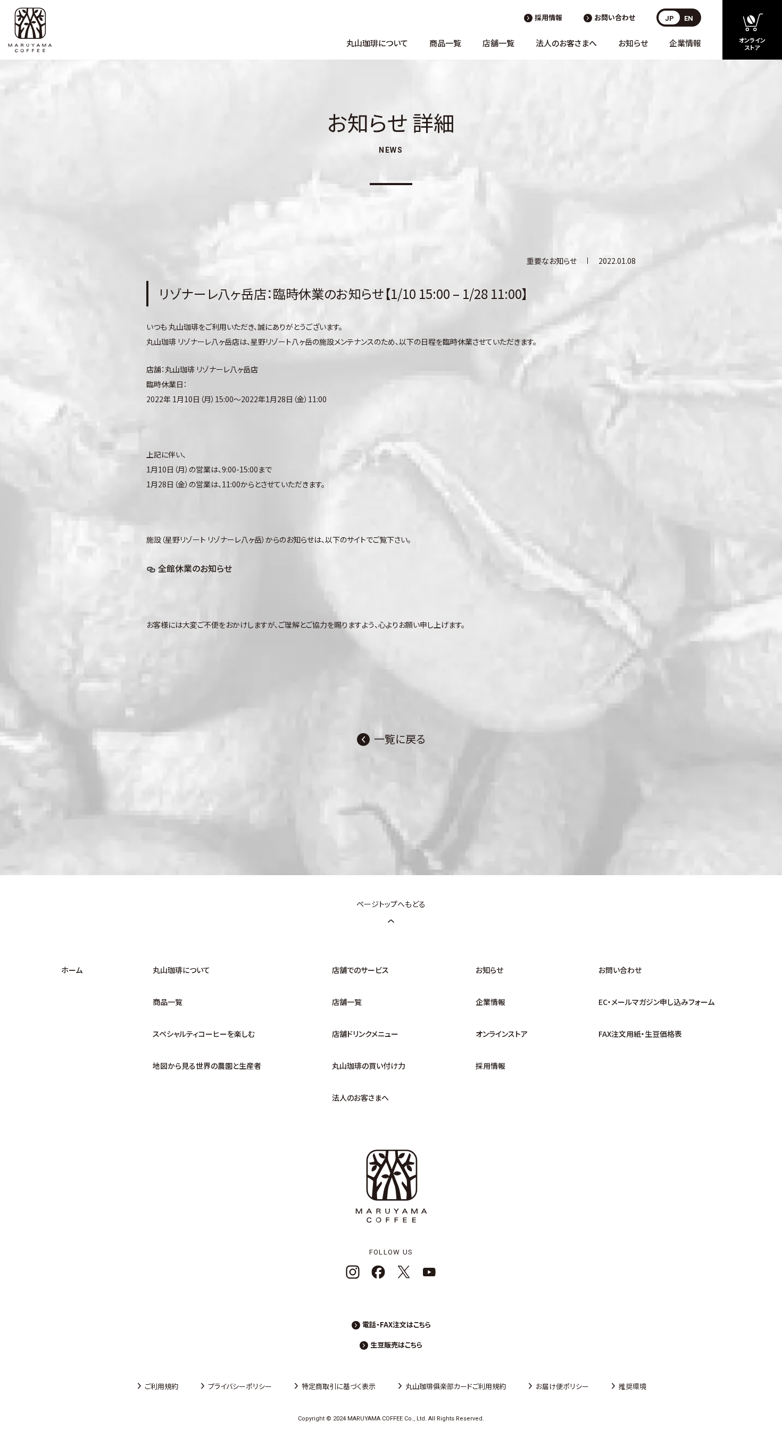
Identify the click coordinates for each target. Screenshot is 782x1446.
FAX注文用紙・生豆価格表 (640, 1033)
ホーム (71, 970)
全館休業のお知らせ (195, 568)
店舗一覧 (498, 42)
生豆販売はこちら (396, 1345)
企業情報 (685, 42)
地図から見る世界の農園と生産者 (207, 1065)
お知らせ (633, 42)
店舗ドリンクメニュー (365, 1033)
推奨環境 (632, 1386)
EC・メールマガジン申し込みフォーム (656, 1001)
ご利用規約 (161, 1386)
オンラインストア (502, 1033)
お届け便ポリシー (562, 1386)
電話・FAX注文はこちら (396, 1324)
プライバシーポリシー (240, 1386)
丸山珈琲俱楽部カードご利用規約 (455, 1386)
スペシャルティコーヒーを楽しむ (204, 1033)
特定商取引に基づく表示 (339, 1386)
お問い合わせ (614, 17)
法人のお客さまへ (566, 42)
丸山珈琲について (377, 42)
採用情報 (548, 17)
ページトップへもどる (391, 904)
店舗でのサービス (360, 970)
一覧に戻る (400, 738)
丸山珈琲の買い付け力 (368, 1065)
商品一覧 (445, 42)
